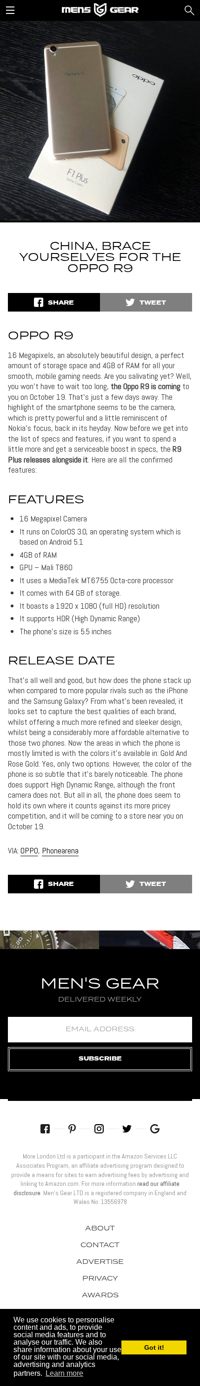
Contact (100, 1245)
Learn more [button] (64, 1373)
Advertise (100, 1262)
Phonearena (60, 850)
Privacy (100, 1279)
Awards (100, 1295)
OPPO (29, 850)
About (100, 1228)
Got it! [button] (154, 1347)
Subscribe (100, 1058)
